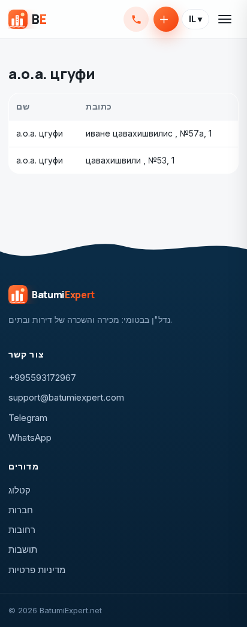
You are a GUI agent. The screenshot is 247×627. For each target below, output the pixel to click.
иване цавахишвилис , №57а (145, 133)
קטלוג (19, 490)
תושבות (22, 549)
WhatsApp (30, 437)
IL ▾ (195, 19)
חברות (20, 510)
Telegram (27, 417)
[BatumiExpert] (27, 19)
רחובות (21, 529)
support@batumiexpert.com (66, 397)
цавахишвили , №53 (126, 160)
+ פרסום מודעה (166, 19)
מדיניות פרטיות (36, 569)
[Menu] (225, 19)
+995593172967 (136, 19)
